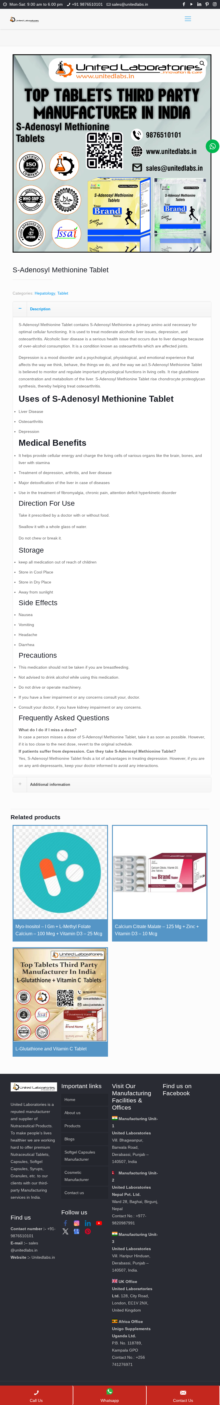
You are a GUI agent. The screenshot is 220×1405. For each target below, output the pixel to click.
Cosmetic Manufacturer (76, 1176)
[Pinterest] (207, 4)
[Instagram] (215, 4)
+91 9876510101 (87, 4)
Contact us (74, 1192)
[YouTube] (191, 4)
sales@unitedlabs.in (130, 4)
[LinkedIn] (199, 4)
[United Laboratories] (24, 19)
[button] (202, 63)
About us (72, 1112)
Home (69, 1099)
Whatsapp (110, 1400)
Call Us (36, 1400)
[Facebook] (184, 4)
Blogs (69, 1139)
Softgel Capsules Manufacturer (79, 1156)
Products (72, 1126)
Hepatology (45, 293)
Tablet (62, 293)
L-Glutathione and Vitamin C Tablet (51, 1048)
